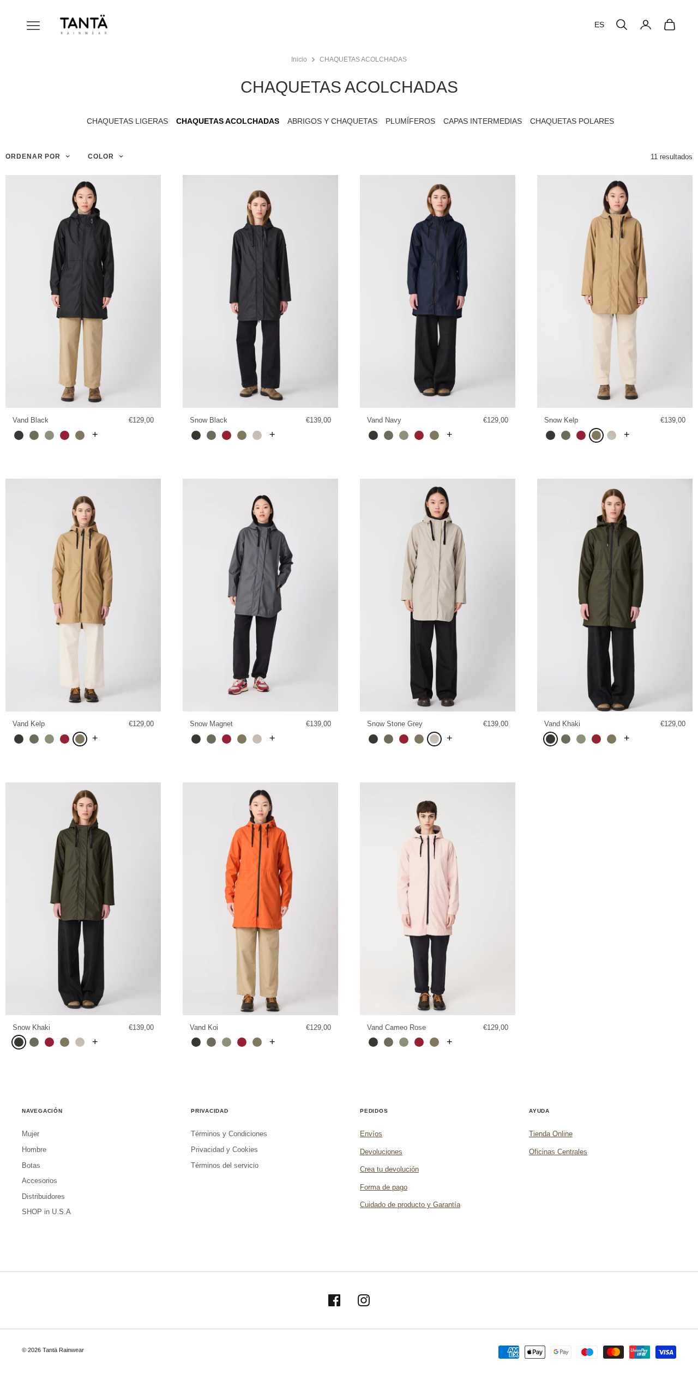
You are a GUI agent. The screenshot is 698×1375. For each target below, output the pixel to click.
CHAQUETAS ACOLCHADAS (363, 59)
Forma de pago (383, 1187)
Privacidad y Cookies (224, 1149)
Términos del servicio (224, 1165)
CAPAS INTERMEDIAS (482, 121)
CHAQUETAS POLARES (572, 121)
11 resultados (672, 157)
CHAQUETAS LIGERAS (127, 121)
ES (599, 24)
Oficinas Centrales (558, 1152)
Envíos (371, 1134)
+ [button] (95, 434)
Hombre (34, 1149)
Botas (31, 1165)
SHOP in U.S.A (46, 1212)
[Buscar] (621, 24)
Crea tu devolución (389, 1169)
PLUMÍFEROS (410, 121)
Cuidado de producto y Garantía (410, 1205)
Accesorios (39, 1181)
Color (101, 156)
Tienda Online (551, 1134)
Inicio (299, 59)
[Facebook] (334, 1300)
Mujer (30, 1134)
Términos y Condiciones (229, 1134)
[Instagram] (364, 1300)
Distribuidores (43, 1196)
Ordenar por (33, 156)
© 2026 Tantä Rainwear (53, 1350)
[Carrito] (669, 24)
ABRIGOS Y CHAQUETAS (332, 121)
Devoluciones (381, 1152)
